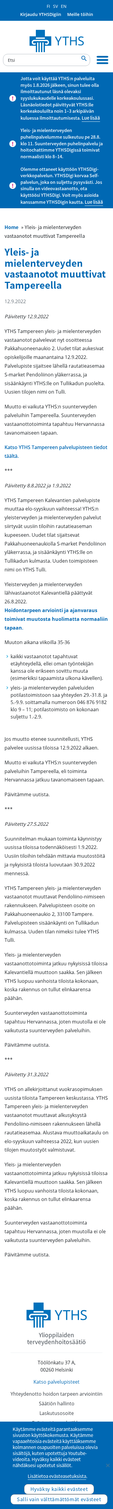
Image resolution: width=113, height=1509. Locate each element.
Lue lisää (91, 118)
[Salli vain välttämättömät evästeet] (108, 1465)
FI (48, 6)
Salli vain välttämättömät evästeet (59, 1499)
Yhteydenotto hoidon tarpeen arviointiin (56, 1394)
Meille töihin (80, 14)
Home (11, 227)
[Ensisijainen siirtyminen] (102, 60)
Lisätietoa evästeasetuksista (57, 1476)
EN (64, 6)
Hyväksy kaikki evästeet (59, 1488)
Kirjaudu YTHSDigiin (40, 14)
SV (55, 6)
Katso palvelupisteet (56, 1382)
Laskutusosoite (56, 1413)
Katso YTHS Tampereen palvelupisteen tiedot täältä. (56, 451)
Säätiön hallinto (56, 1403)
